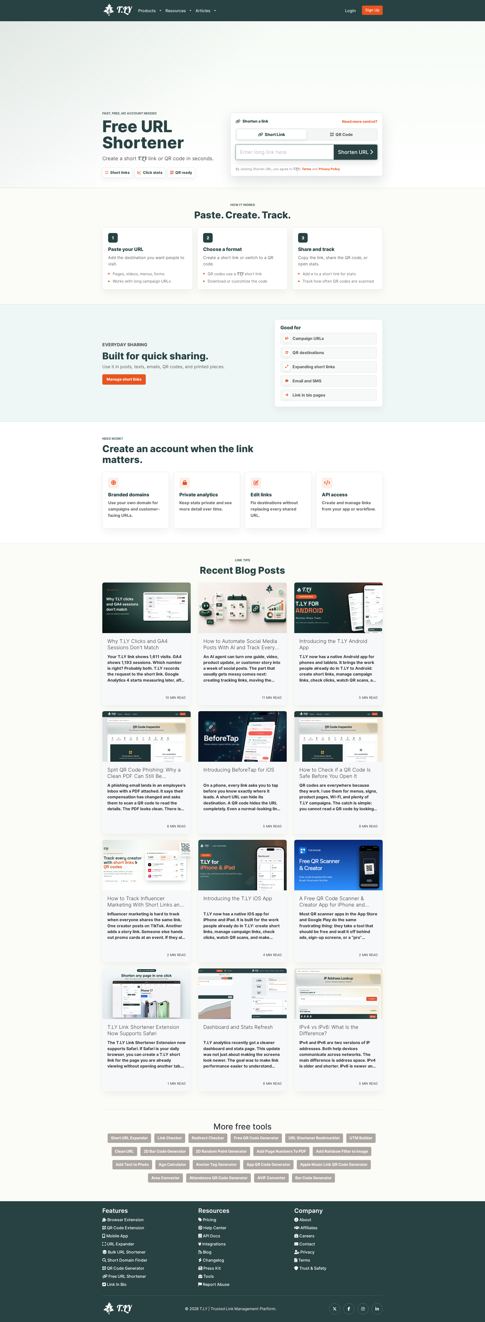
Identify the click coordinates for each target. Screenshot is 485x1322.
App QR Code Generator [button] (268, 1164)
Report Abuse (215, 1284)
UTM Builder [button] (361, 1137)
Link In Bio (116, 1284)
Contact (306, 1243)
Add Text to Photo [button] (132, 1164)
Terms (306, 169)
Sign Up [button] (372, 10)
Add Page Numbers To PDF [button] (281, 1151)
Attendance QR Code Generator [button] (218, 1177)
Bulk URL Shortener (126, 1252)
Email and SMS (307, 380)
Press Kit (211, 1268)
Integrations (213, 1243)
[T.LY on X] (334, 1308)
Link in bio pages (309, 395)
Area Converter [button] (165, 1177)
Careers (306, 1235)
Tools (208, 1276)
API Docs (211, 1235)
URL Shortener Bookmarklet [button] (314, 1137)
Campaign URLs (308, 338)
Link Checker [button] (170, 1137)
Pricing (209, 1219)
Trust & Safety (312, 1268)
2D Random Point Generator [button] (221, 1151)
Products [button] (147, 10)
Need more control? (359, 121)
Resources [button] (176, 10)
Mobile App (116, 1235)
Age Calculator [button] (172, 1164)
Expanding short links (314, 366)
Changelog (213, 1260)
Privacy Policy (329, 169)
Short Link (275, 134)
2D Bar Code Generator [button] (165, 1151)
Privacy (306, 1252)
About (304, 1219)
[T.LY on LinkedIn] (377, 1308)
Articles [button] (203, 10)
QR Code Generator (125, 1268)
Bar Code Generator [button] (313, 1177)
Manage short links (124, 379)
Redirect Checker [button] (208, 1137)
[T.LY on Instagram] (363, 1308)
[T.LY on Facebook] (348, 1308)
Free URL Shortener (126, 1276)
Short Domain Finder (126, 1260)
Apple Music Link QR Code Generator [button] (334, 1164)
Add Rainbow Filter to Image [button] (342, 1151)
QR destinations (308, 352)
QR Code (344, 134)
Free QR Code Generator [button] (256, 1137)
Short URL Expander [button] (129, 1137)
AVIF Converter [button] (271, 1177)
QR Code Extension (125, 1227)
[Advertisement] (242, 67)
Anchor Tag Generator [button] (216, 1164)
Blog (206, 1252)
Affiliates (308, 1227)
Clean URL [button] (124, 1151)
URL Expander (120, 1243)
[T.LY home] (117, 10)
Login (350, 10)
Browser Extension (125, 1219)
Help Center (214, 1227)
